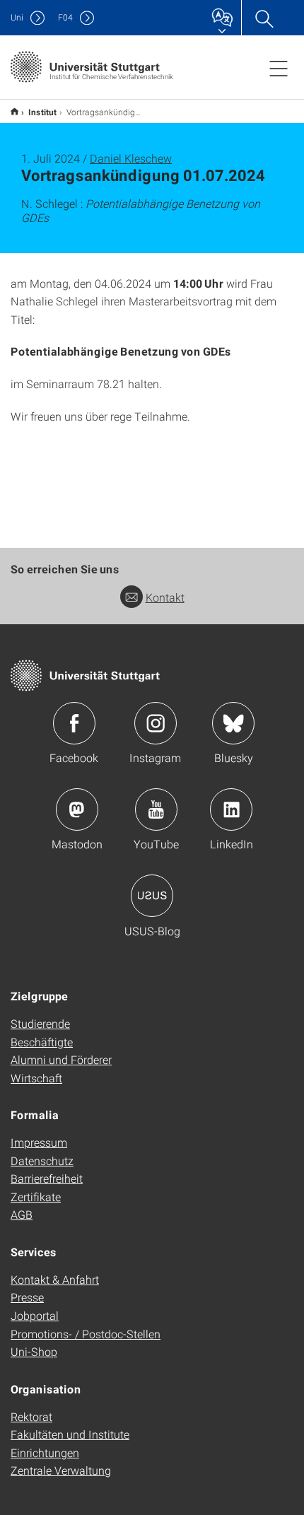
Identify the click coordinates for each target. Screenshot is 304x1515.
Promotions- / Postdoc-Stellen (85, 1333)
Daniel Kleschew (131, 158)
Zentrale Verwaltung (61, 1470)
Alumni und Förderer (61, 1059)
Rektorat (31, 1416)
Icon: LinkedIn (231, 809)
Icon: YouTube (156, 809)
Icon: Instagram (155, 723)
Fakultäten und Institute (70, 1434)
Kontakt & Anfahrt (55, 1279)
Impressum (39, 1142)
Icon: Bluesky (233, 723)
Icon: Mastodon (77, 809)
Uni (17, 17)
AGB (22, 1214)
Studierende (40, 1023)
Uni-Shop (34, 1351)
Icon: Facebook (74, 723)
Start (14, 111)
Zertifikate (36, 1196)
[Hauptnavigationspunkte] (278, 68)
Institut (42, 111)
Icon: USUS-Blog (152, 896)
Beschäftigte (42, 1041)
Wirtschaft (36, 1077)
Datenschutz (42, 1160)
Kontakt (165, 597)
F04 (65, 17)
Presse (27, 1296)
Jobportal (35, 1315)
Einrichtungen (45, 1452)
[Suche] (264, 18)
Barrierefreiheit (47, 1178)
